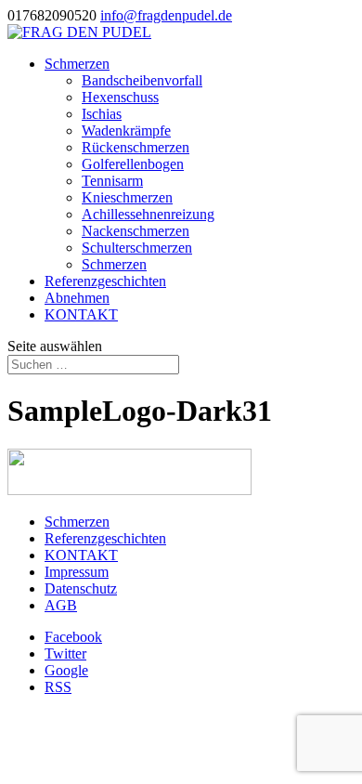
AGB (61, 605)
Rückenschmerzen (135, 147)
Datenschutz (81, 588)
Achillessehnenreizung (148, 214)
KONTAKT (81, 314)
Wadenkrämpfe (126, 130)
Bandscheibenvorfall (142, 80)
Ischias (102, 114)
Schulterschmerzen (137, 247)
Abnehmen (77, 298)
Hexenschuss (120, 97)
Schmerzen (77, 64)
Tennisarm (112, 181)
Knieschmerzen (127, 197)
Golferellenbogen (133, 164)
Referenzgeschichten (105, 281)
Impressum (77, 572)
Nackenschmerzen (135, 231)
